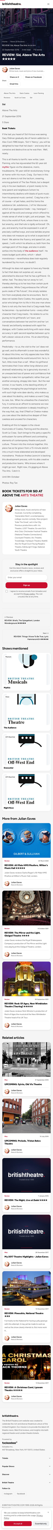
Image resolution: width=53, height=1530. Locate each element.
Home (4, 41)
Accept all (18, 1524)
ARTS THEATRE (32, 495)
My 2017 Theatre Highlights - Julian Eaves (26, 1256)
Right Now (9, 808)
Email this (14, 84)
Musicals (8, 657)
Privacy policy (29, 594)
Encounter (8, 768)
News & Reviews (17, 41)
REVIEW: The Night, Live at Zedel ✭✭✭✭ (25, 1200)
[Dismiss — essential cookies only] (48, 1512)
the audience (31, 251)
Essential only (41, 1524)
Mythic (7, 687)
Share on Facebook (33, 77)
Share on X (14, 77)
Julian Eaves (21, 506)
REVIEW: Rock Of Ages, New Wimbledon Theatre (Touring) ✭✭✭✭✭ (25, 1005)
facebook (21, 1494)
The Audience (10, 727)
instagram (8, 1494)
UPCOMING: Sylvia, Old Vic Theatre (23, 1084)
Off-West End (10, 737)
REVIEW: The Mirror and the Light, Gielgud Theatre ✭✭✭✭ (22, 934)
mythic (5, 167)
